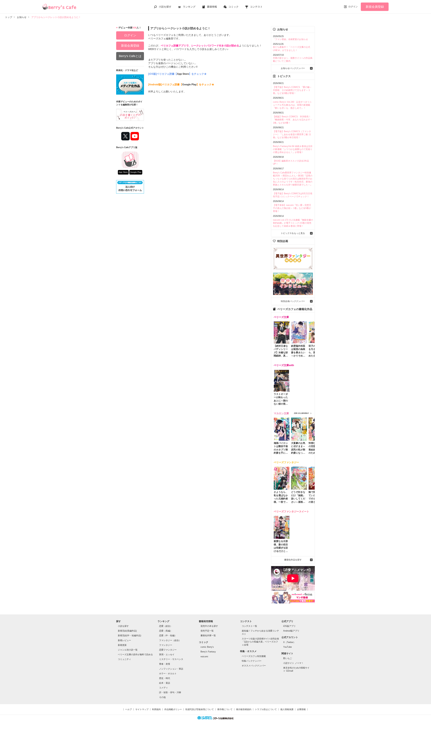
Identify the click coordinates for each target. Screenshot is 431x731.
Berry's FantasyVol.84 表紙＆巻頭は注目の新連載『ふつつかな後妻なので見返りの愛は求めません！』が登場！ (292, 149)
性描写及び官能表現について (199, 709)
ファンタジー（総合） (170, 640)
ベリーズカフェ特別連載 (254, 656)
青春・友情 (164, 664)
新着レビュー (124, 640)
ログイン (353, 6)
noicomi (204, 656)
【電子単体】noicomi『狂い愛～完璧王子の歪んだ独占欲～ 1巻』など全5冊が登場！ (292, 208)
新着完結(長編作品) (127, 631)
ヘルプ (128, 709)
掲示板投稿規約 (243, 709)
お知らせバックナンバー (293, 68)
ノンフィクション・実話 (171, 669)
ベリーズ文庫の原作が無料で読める (135, 654)
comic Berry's (207, 647)
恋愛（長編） (165, 631)
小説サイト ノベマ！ (293, 663)
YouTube (287, 647)
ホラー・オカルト (168, 673)
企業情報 (301, 709)
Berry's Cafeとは (130, 56)
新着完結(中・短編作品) (129, 635)
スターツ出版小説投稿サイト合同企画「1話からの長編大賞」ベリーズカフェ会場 (260, 641)
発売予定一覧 (207, 631)
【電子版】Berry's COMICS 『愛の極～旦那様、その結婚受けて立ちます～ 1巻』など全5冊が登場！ (292, 90)
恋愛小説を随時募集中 (301, 413)
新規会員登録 (375, 6)
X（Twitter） (289, 642)
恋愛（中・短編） (168, 635)
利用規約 (156, 709)
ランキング (189, 6)
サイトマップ (141, 709)
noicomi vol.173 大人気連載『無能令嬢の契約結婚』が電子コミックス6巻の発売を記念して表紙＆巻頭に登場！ (293, 223)
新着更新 (122, 645)
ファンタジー (165, 645)
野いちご (287, 658)
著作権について (225, 709)
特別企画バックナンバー (293, 301)
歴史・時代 (164, 678)
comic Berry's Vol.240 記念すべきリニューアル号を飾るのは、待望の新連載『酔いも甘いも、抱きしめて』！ (292, 105)
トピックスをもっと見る (293, 233)
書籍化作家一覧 (208, 635)
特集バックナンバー (251, 661)
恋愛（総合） (165, 626)
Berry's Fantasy (208, 651)
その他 (162, 697)
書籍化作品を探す (293, 559)
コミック (233, 6)
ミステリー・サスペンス (171, 659)
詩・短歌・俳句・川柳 (170, 692)
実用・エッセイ (166, 654)
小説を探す (165, 6)
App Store (123, 172)
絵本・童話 (164, 683)
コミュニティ (124, 659)
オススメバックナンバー (254, 665)
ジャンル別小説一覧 (128, 650)
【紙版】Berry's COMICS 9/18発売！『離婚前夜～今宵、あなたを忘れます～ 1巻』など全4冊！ (292, 119)
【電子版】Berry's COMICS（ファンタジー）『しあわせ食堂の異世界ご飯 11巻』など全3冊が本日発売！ (292, 134)
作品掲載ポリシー (173, 709)
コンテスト (256, 6)
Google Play (135, 172)
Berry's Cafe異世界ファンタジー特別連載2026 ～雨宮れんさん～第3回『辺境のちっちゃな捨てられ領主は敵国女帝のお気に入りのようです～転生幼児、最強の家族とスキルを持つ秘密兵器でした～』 (292, 178)
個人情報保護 (286, 709)
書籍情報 (212, 6)
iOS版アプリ (289, 626)
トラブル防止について (266, 709)
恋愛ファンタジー (168, 650)
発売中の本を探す (209, 626)
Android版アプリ (291, 631)
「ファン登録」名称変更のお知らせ (290, 39)
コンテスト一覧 (249, 626)
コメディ (163, 687)
